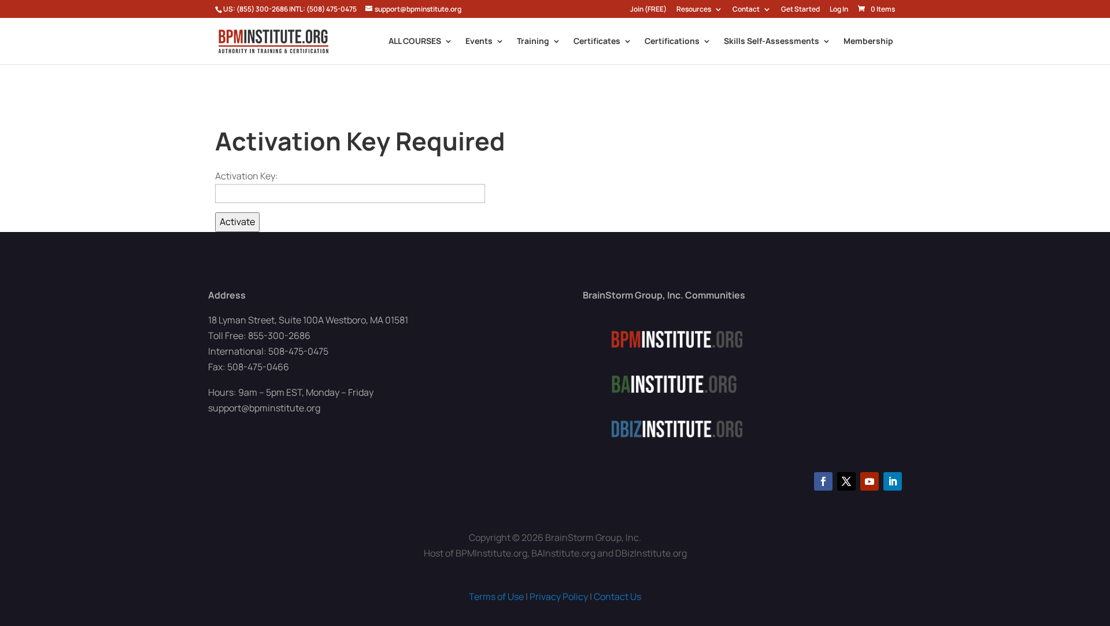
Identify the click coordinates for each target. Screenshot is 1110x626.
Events (479, 41)
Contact (746, 10)
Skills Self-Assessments (771, 41)
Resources (693, 10)
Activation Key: (246, 176)
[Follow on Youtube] (869, 481)
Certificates (597, 41)
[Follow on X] (846, 481)
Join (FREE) (648, 10)
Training (533, 41)
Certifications (672, 41)
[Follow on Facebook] (823, 481)
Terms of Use (496, 596)
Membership (868, 41)
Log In (839, 10)
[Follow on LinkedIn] (892, 481)
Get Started (800, 10)
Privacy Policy (559, 596)
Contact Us (617, 596)
